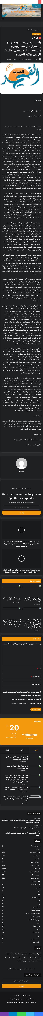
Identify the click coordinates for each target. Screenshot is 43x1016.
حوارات (38, 900)
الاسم (39, 669)
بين (30, 957)
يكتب (19, 961)
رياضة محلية (35, 875)
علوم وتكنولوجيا (35, 916)
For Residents (35, 846)
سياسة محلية (34, 878)
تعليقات (7, 750)
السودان (16, 954)
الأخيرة (36, 750)
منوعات (38, 936)
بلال (35, 957)
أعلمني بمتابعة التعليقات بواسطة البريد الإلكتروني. (25, 699)
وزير (25, 961)
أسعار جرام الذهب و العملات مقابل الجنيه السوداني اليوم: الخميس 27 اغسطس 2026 (15, 799)
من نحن (27, 1002)
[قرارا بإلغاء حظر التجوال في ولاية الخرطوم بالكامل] (11, 590)
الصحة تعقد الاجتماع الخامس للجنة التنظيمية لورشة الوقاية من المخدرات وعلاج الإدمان (12, 622)
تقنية (38, 891)
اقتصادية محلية (34, 872)
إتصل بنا (21, 1002)
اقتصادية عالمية (35, 884)
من (29, 961)
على (14, 957)
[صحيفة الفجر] (21, 10)
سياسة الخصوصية (12, 1002)
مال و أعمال (36, 926)
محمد (38, 961)
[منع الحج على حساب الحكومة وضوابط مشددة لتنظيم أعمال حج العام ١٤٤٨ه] (35, 790)
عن (9, 957)
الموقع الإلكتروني (36, 684)
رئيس (24, 957)
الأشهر (22, 750)
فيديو (38, 923)
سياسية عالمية (35, 910)
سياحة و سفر (34, 862)
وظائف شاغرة (36, 942)
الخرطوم (24, 954)
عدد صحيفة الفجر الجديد (33, 913)
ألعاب (37, 859)
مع (34, 961)
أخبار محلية (30, 30)
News (38, 849)
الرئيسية (37, 30)
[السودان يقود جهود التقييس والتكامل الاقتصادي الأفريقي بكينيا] (31, 590)
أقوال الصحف (36, 881)
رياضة (38, 904)
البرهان (38, 954)
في (5, 957)
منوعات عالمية (35, 939)
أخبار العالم (37, 855)
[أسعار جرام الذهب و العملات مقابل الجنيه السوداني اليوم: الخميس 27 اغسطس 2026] (35, 799)
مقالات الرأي (36, 932)
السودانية (9, 954)
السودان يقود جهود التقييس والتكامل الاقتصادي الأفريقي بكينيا (32, 599)
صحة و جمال (35, 865)
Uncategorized (35, 852)
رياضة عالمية (36, 907)
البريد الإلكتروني (36, 676)
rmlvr (36, 59)
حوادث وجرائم (35, 897)
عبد (19, 957)
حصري (38, 894)
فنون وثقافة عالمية (34, 920)
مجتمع (38, 929)
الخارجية (31, 954)
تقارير (38, 887)
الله (39, 957)
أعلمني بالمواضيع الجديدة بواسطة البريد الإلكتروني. (25, 703)
